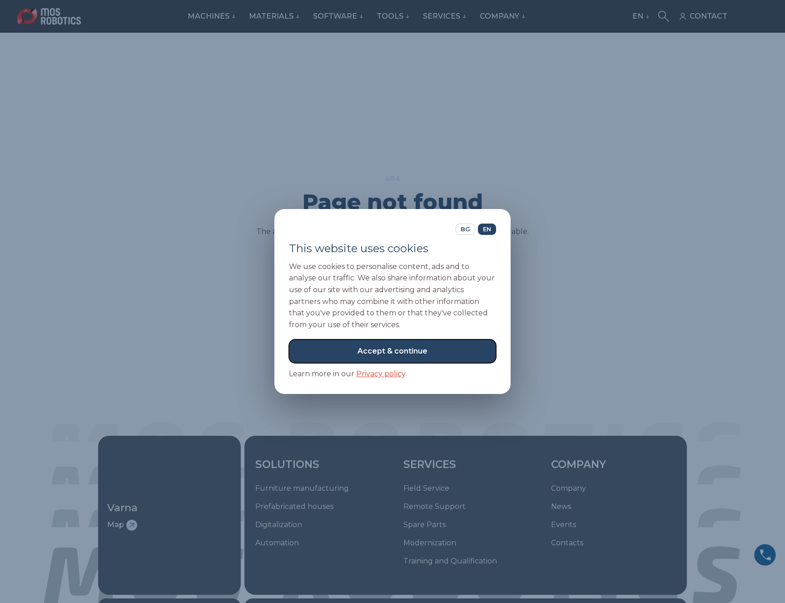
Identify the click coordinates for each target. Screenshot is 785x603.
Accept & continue (392, 351)
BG (465, 229)
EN (487, 229)
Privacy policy (380, 373)
